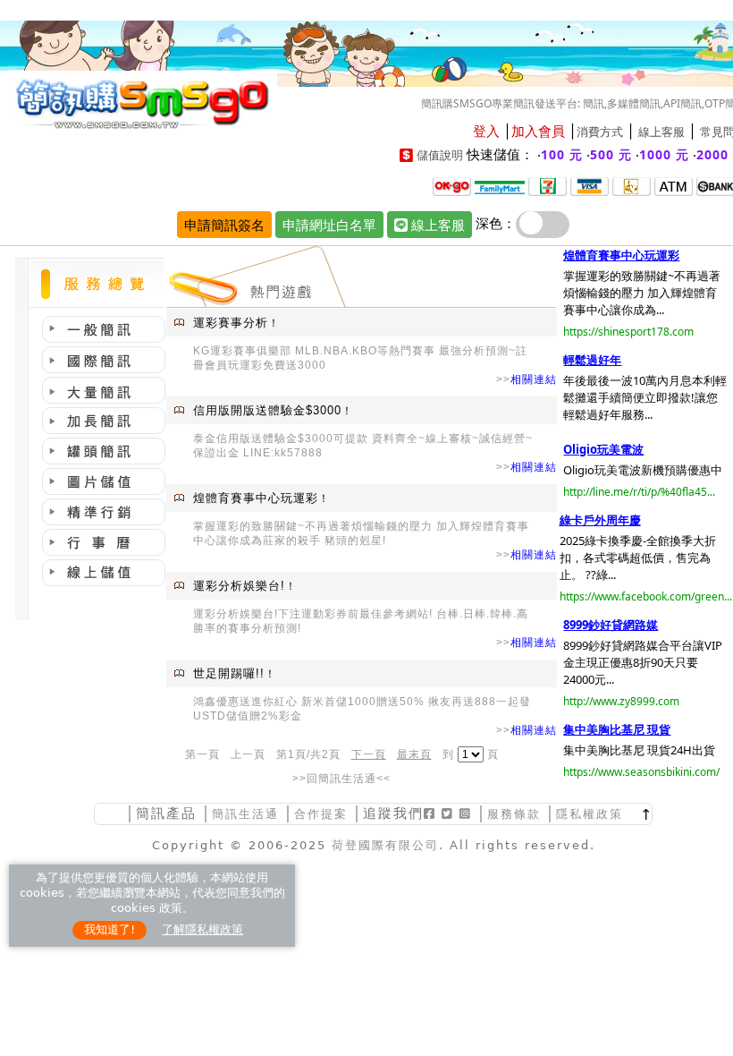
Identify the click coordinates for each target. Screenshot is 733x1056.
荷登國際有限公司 (385, 845)
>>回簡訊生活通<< (341, 778)
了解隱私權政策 (202, 929)
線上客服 (661, 132)
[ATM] (631, 185)
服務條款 (514, 814)
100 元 (562, 154)
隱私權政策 (589, 814)
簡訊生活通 (245, 814)
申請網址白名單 (329, 225)
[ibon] (547, 185)
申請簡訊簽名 (224, 225)
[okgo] (452, 185)
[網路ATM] (673, 185)
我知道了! (109, 929)
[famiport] (500, 185)
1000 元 (664, 154)
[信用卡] (589, 185)
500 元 (611, 154)
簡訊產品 (166, 813)
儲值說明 (440, 155)
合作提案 (321, 814)
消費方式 (600, 132)
